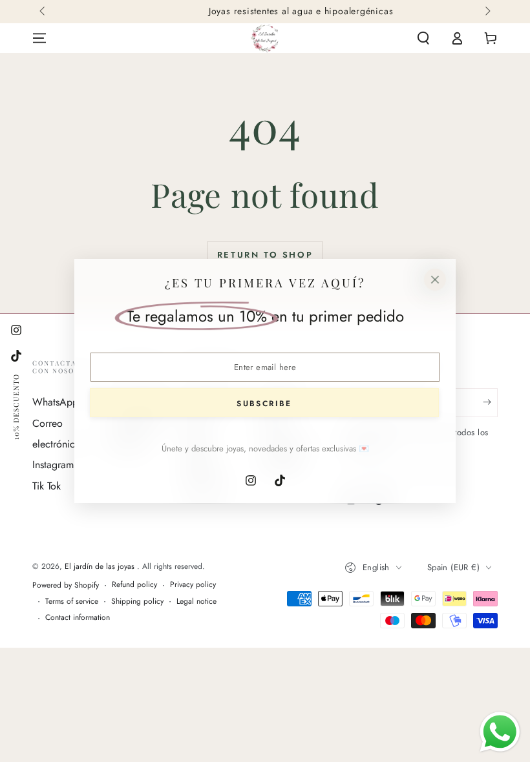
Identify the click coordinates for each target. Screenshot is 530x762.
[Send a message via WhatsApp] (500, 732)
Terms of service (71, 601)
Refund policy (134, 584)
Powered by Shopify (65, 585)
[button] (423, 38)
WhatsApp (55, 402)
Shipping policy (137, 601)
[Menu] (39, 38)
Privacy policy (193, 584)
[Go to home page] (265, 38)
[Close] (435, 279)
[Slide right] (487, 11)
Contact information (77, 617)
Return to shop (265, 255)
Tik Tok (46, 486)
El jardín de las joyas (101, 566)
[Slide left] (43, 11)
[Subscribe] (490, 402)
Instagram (53, 464)
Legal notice (196, 601)
